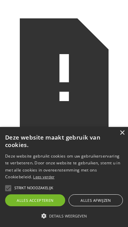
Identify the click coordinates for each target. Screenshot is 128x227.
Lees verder (43, 176)
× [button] (122, 132)
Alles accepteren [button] (35, 200)
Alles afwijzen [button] (96, 200)
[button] (8, 188)
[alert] (64, 177)
